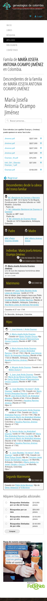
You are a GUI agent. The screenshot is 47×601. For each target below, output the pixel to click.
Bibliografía (12, 45)
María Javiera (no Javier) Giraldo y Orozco (22, 463)
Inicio (9, 25)
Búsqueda (11, 35)
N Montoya (25, 487)
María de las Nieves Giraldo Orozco (23, 376)
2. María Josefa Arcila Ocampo (22, 334)
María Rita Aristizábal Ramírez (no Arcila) (23, 434)
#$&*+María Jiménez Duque (33, 239)
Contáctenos (12, 50)
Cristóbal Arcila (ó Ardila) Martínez (19, 300)
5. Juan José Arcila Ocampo (21, 374)
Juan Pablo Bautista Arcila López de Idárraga (21, 291)
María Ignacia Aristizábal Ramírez (23, 392)
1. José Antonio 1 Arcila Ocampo (23, 329)
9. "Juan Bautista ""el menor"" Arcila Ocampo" (22, 453)
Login (39, 16)
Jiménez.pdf (10, 143)
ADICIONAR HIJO (36, 282)
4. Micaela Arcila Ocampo (20, 367)
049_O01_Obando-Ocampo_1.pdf (13, 163)
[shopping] (30, 16)
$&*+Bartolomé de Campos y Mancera (24, 197)
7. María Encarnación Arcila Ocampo (25, 410)
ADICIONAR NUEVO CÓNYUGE (32, 261)
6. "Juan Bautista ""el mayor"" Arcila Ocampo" (22, 389)
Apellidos (11, 40)
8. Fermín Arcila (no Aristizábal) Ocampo (20, 432)
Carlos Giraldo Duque (16, 338)
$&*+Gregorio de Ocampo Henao (22, 218)
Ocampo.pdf (10, 169)
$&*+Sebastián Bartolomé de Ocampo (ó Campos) (23, 210)
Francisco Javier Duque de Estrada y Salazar (23, 458)
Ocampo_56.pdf (11, 157)
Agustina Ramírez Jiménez (16, 360)
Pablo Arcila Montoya (24, 485)
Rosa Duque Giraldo (13, 457)
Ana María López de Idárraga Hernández (22, 304)
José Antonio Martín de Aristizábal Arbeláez (23, 354)
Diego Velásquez (12, 487)
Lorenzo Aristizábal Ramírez (20, 351)
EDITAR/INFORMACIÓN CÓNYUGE (30, 258)
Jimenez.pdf (10, 138)
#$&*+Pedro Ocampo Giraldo (11, 239)
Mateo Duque (14, 369)
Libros (9, 30)
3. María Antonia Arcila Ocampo (23, 348)
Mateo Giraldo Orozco (28, 336)
